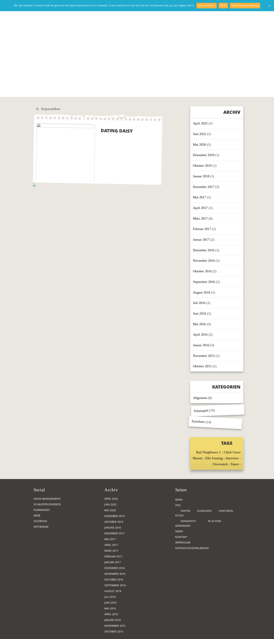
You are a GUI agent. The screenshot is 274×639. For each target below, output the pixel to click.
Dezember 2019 (203, 155)
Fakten (185, 511)
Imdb (37, 515)
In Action (214, 521)
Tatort (235, 464)
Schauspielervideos (47, 504)
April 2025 (200, 123)
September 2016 (204, 282)
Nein (223, 5)
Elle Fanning (214, 458)
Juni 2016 (199, 313)
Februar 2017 (202, 229)
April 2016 (200, 334)
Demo (179, 531)
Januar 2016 (201, 345)
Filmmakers (42, 510)
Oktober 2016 (202, 271)
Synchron (198, 421)
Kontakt (181, 537)
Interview (232, 458)
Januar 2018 (201, 176)
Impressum (182, 542)
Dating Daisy (117, 130)
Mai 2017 (199, 197)
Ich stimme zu (206, 5)
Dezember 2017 (203, 187)
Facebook (40, 521)
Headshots (188, 521)
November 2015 (204, 356)
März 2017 (200, 218)
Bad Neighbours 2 (208, 452)
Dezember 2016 (203, 250)
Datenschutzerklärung (192, 548)
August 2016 (201, 292)
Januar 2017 (201, 239)
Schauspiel (201, 411)
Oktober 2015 (202, 366)
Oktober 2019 (202, 165)
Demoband (182, 525)
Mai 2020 (199, 144)
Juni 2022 (199, 134)
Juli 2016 (199, 303)
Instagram (41, 526)
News (179, 499)
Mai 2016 (199, 324)
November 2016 (204, 260)
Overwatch (220, 464)
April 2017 (200, 208)
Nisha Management (47, 498)
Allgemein (200, 398)
